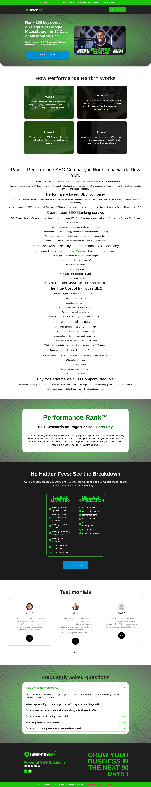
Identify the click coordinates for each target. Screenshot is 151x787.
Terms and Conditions (106, 784)
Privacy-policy (90, 784)
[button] (100, 40)
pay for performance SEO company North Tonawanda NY (74, 181)
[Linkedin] (30, 771)
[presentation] (13, 620)
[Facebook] (25, 771)
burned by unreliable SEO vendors (72, 251)
